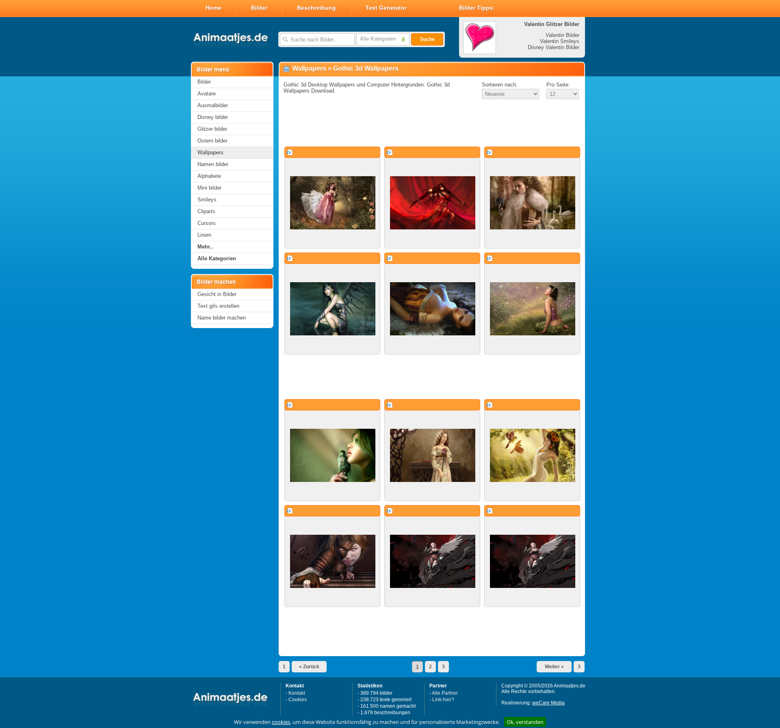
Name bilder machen (221, 318)
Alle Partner (445, 693)
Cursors (206, 223)
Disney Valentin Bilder (553, 47)
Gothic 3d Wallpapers (366, 68)
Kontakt (296, 693)
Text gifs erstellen (218, 306)
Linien (204, 235)
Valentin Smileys (559, 41)
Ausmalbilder (212, 105)
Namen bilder (212, 164)
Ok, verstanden (525, 722)
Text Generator (386, 7)
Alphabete (209, 176)
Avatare (206, 94)
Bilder (259, 7)
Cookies (297, 699)
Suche (427, 39)
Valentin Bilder (562, 35)
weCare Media (548, 703)
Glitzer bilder (212, 129)
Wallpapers (210, 152)
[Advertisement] (432, 123)
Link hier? (443, 699)
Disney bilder (212, 117)
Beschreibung (316, 7)
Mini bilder (209, 188)
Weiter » (554, 667)
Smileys (207, 200)
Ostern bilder (212, 141)
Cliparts (206, 211)
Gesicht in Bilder (216, 294)
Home (213, 7)
